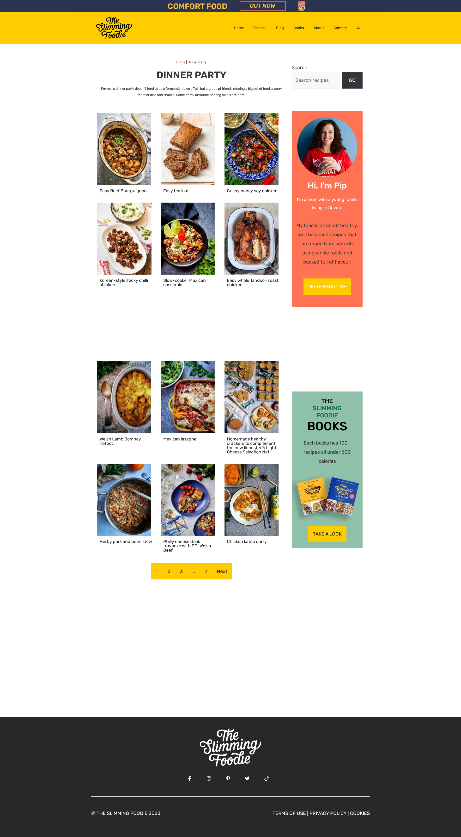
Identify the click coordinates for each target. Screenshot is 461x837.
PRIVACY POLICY (327, 813)
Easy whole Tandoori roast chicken (253, 282)
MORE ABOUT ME (327, 286)
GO (352, 80)
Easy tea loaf (176, 190)
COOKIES (360, 813)
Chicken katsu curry (247, 541)
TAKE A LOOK (327, 534)
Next (222, 571)
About (319, 28)
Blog (280, 28)
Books (298, 28)
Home (239, 28)
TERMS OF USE (289, 813)
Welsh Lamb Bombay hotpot (120, 441)
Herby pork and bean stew (126, 541)
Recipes (260, 28)
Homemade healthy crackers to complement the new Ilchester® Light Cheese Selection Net (251, 445)
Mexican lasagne (179, 439)
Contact (340, 28)
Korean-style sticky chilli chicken (124, 282)
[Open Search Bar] (358, 28)
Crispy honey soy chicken (252, 190)
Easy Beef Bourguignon (123, 190)
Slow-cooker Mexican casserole (184, 282)
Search (299, 67)
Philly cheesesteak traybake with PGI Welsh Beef (187, 546)
